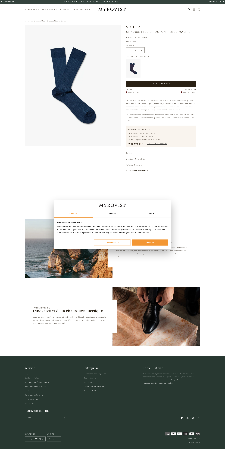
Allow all (150, 242)
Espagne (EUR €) (34, 439)
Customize (110, 242)
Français (52, 439)
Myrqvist (197, 442)
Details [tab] (112, 214)
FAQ (26, 374)
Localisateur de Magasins (95, 374)
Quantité (130, 45)
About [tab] (151, 214)
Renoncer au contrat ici (35, 387)
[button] (33, 9)
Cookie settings (194, 438)
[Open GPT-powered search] (189, 9)
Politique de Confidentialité (96, 391)
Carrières (88, 382)
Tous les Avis (30, 404)
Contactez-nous (32, 399)
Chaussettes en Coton (56, 21)
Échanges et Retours (34, 395)
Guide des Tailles (32, 378)
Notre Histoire (90, 378)
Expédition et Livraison (35, 391)
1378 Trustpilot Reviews (157, 144)
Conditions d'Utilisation (94, 387)
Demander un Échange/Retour (38, 382)
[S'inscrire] (64, 418)
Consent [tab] (73, 214)
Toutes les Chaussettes (35, 21)
